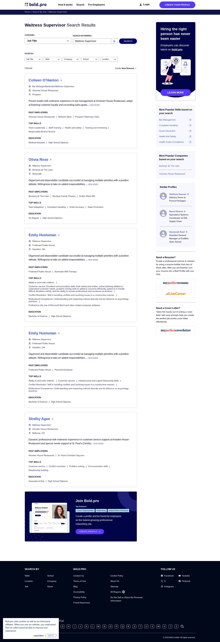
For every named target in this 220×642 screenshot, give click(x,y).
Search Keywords (82, 36)
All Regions (115, 592)
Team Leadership (37, 127)
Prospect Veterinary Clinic (87, 117)
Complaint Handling (56, 207)
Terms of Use (79, 581)
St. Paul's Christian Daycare (71, 455)
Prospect (36, 94)
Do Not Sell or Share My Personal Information (126, 599)
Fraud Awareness (81, 602)
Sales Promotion (95, 207)
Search (80, 4)
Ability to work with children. (42, 282)
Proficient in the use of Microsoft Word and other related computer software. (64, 305)
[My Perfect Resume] (175, 283)
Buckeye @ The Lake (42, 170)
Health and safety (73, 127)
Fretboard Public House (43, 245)
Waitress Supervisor (41, 166)
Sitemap (114, 586)
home (27, 12)
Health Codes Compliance (171, 142)
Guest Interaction (167, 131)
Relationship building (38, 470)
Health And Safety (167, 136)
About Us (114, 581)
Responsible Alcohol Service (42, 131)
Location (29, 581)
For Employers (96, 4)
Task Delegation (36, 207)
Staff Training (55, 127)
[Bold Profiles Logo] (35, 5)
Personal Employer (64, 370)
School (50, 575)
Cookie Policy (116, 575)
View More (94, 105)
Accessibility (79, 592)
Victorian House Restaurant (45, 90)
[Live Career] (175, 293)
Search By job (39, 12)
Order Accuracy (76, 207)
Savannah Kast (177, 232)
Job (26, 586)
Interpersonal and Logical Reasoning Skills (98, 380)
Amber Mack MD (87, 196)
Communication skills (98, 466)
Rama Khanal (176, 211)
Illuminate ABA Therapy (66, 271)
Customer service (66, 380)
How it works (65, 4)
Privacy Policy (79, 597)
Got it (51, 636)
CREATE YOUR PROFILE (177, 5)
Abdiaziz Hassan (177, 194)
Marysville (37, 174)
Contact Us (78, 575)
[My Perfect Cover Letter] (175, 330)
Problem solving (76, 466)
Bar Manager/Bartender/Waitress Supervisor (53, 86)
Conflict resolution (57, 466)
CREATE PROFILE (88, 531)
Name (50, 586)
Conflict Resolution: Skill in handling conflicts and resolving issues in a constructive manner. (72, 295)
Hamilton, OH (38, 249)
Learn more (175, 92)
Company (51, 581)
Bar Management (167, 120)
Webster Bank (65, 117)
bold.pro (177, 49)
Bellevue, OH (38, 433)
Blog (75, 586)
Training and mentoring (96, 127)
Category (30, 35)
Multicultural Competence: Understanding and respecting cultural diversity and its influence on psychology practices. (79, 300)
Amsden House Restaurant (45, 429)
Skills (27, 575)
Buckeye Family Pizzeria (64, 196)
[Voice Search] (114, 41)
